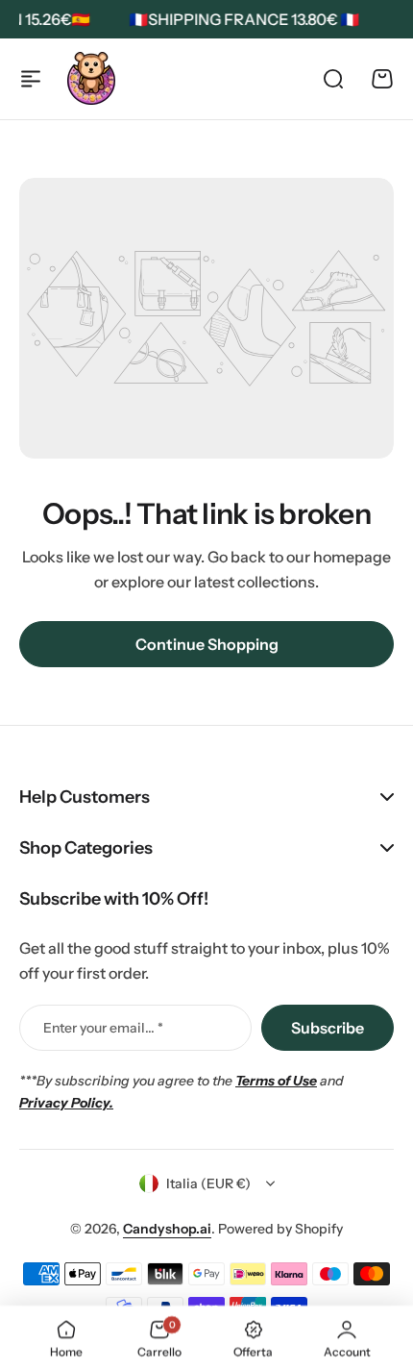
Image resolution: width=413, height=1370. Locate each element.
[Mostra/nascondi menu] (31, 79)
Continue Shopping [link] (207, 644)
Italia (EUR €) (208, 1183)
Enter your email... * (103, 1027)
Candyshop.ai (167, 1228)
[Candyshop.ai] (91, 78)
